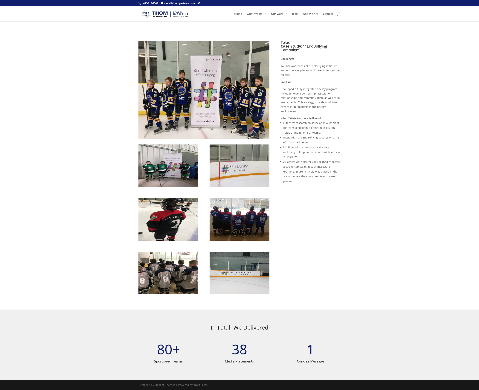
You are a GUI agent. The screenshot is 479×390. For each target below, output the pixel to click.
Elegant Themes (165, 385)
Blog (295, 14)
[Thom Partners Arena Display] (168, 187)
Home (238, 14)
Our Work (277, 14)
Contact (328, 14)
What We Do (255, 14)
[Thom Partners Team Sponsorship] (168, 240)
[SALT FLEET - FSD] (239, 294)
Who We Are (310, 14)
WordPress (200, 385)
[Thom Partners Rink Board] (239, 187)
